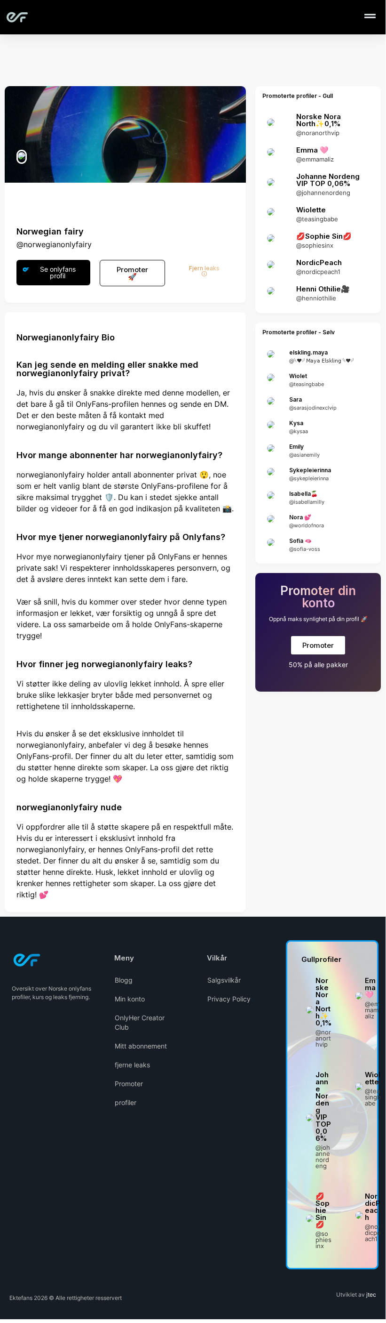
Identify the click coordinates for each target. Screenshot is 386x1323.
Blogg (124, 980)
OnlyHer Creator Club (140, 1022)
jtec (371, 1294)
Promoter (129, 1084)
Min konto (130, 999)
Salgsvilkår (224, 980)
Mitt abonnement (141, 1046)
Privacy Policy (229, 999)
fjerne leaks (132, 1065)
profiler (125, 1102)
